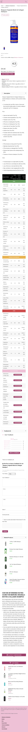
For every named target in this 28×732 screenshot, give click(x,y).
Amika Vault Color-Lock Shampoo (15, 666)
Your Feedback (6, 477)
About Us (3, 726)
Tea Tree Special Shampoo (15, 564)
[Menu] (1, 1)
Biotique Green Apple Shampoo (16, 549)
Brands (3, 719)
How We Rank (4, 728)
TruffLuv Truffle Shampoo (15, 541)
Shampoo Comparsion (6, 717)
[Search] (26, 1)
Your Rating (4, 473)
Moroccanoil (10, 684)
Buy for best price (7, 74)
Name (4, 509)
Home (2, 5)
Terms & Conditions (5, 724)
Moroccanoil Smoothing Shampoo (15, 681)
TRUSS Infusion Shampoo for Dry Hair (16, 696)
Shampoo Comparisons (10, 5)
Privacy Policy (4, 722)
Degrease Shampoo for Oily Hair (16, 556)
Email (5, 514)
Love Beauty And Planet (12, 678)
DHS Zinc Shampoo (14, 571)
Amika (9, 669)
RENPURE (7, 79)
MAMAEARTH (10, 693)
